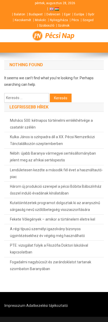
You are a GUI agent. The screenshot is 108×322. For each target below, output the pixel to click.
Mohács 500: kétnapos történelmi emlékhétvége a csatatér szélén (51, 123)
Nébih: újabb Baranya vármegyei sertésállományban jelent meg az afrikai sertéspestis (53, 156)
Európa (79, 14)
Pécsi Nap (59, 35)
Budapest (36, 14)
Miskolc (40, 20)
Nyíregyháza (59, 20)
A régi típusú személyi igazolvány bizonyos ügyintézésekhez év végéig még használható (47, 232)
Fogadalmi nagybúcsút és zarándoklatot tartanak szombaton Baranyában (50, 265)
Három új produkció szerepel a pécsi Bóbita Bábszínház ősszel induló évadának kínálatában (55, 189)
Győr (91, 14)
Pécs (75, 20)
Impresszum (14, 305)
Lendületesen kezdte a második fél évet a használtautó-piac (56, 173)
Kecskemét (23, 20)
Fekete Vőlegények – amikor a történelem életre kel (52, 219)
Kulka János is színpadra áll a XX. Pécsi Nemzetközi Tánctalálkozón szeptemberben (52, 140)
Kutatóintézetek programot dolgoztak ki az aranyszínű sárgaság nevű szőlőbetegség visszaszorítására (55, 206)
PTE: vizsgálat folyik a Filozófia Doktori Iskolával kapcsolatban (49, 248)
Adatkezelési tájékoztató (47, 305)
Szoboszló (46, 25)
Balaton (19, 14)
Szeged (88, 20)
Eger (67, 14)
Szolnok (63, 25)
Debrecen (53, 14)
